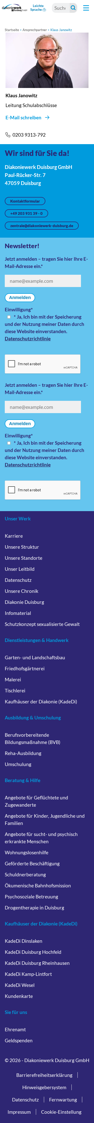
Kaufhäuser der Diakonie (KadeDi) (41, 701)
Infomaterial (18, 613)
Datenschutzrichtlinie (28, 338)
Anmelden (20, 297)
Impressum (19, 1112)
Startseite (12, 30)
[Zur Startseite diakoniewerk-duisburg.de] (14, 7)
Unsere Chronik (21, 591)
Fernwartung (63, 1099)
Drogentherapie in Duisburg (34, 907)
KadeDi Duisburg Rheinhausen (37, 963)
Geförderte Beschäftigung (32, 863)
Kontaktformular (25, 201)
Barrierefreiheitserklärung (44, 1075)
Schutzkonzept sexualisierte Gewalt (42, 624)
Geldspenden (19, 1040)
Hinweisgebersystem (44, 1087)
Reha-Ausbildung (23, 753)
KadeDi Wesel (20, 985)
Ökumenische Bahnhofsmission (38, 885)
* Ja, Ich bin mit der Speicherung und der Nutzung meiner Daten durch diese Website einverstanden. (44, 324)
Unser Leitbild (20, 569)
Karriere (14, 536)
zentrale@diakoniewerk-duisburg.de (41, 225)
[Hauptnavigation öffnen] (86, 8)
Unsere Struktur (22, 547)
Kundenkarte (19, 996)
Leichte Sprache (37, 8)
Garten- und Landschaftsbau (35, 657)
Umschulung (18, 764)
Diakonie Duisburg (24, 602)
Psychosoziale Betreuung (31, 896)
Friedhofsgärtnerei (25, 668)
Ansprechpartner (35, 30)
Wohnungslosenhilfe (26, 852)
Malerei (13, 679)
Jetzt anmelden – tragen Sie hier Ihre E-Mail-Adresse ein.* (46, 262)
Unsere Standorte (23, 558)
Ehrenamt (15, 1029)
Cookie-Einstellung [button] (61, 1112)
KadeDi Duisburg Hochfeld (33, 952)
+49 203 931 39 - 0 (26, 213)
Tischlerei (15, 690)
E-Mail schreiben (23, 117)
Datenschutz (18, 580)
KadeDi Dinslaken (23, 941)
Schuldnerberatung (25, 874)
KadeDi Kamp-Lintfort (28, 974)
